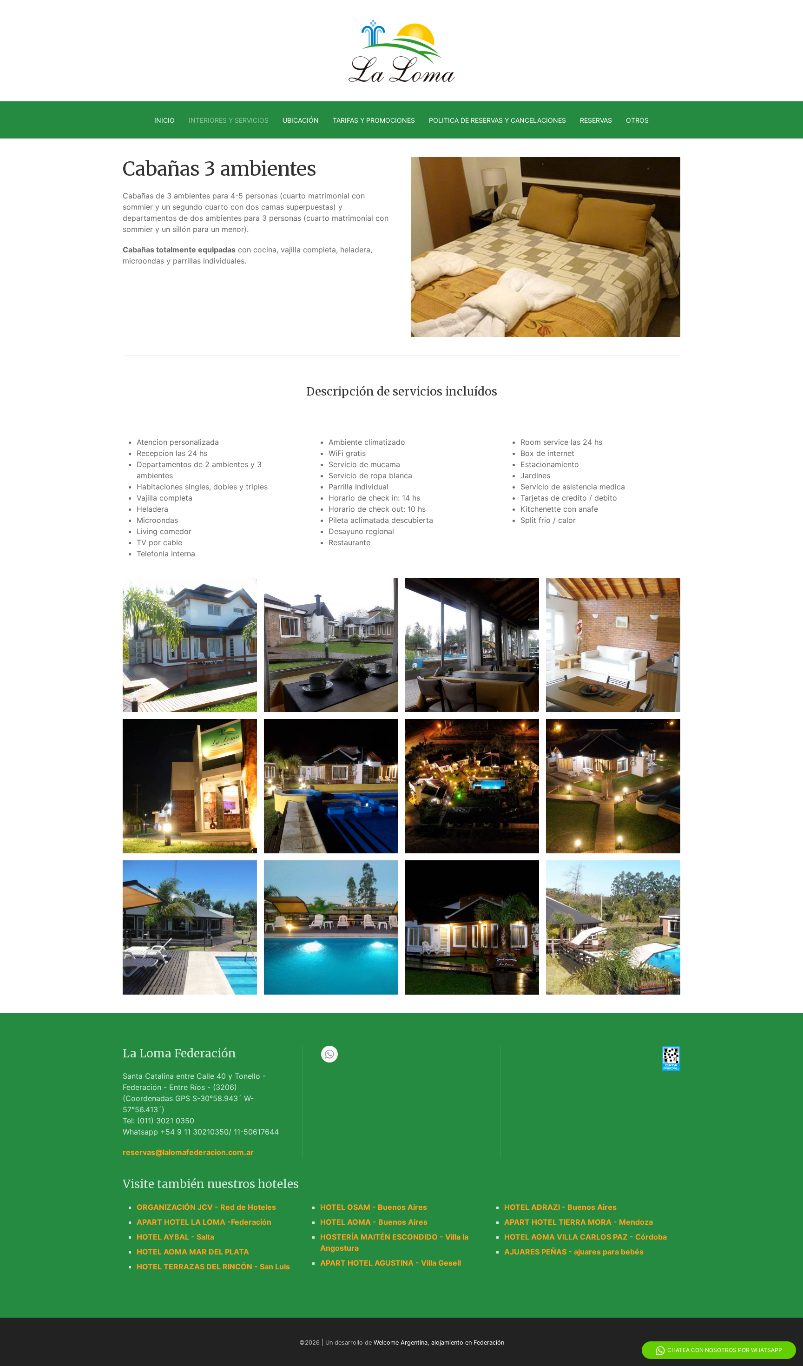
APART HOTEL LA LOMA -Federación (204, 1222)
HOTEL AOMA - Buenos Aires (374, 1222)
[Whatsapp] (329, 1054)
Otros (637, 120)
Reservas (596, 120)
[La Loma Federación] (186, 645)
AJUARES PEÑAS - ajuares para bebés (574, 1251)
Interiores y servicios (229, 120)
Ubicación (301, 120)
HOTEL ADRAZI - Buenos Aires (560, 1207)
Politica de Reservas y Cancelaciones (497, 120)
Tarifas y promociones (374, 120)
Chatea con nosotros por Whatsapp (724, 1349)
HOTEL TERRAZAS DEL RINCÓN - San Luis (213, 1266)
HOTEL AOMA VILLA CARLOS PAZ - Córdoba (585, 1236)
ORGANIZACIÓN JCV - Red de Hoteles (206, 1207)
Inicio (164, 120)
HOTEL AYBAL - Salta (175, 1236)
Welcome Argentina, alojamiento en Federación (439, 1342)
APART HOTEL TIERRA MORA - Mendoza (578, 1222)
